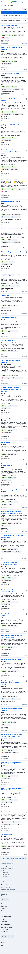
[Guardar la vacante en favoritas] (26, 25)
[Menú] (2, 2)
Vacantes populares (5, 887)
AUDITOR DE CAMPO (7, 834)
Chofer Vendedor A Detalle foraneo (11, 659)
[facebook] (2, 936)
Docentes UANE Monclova (9, 25)
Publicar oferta (4, 921)
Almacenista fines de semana (10, 812)
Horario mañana (4, 872)
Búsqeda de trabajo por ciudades (8, 889)
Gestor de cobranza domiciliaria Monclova (10, 361)
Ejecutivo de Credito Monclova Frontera (10, 99)
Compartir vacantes (5, 919)
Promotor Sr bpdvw (7, 418)
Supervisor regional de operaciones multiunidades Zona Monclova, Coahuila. (11, 682)
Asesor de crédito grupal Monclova (11, 490)
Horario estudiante (5, 880)
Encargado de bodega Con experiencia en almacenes (9, 563)
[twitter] (9, 936)
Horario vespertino (5, 874)
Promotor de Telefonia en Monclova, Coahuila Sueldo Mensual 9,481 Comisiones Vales (12, 736)
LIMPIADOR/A (5, 295)
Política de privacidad (6, 946)
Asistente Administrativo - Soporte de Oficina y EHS (11, 275)
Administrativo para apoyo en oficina (12, 252)
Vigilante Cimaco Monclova (9, 340)
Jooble (9, 951)
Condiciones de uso (5, 943)
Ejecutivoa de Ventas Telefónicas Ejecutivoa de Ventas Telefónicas (11, 763)
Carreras (3, 908)
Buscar (14, 12)
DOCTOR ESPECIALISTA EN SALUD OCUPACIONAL (11, 789)
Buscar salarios (4, 929)
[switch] (26, 20)
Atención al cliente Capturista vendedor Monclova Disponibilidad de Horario (11, 389)
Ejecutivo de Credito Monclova (10, 73)
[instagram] (5, 936)
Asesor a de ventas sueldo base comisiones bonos (10, 464)
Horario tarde (4, 876)
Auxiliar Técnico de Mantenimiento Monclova (11, 48)
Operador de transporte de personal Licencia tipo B (12, 536)
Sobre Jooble (4, 906)
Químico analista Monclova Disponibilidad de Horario (9, 590)
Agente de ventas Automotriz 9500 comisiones (11, 709)
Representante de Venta (8, 317)
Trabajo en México (5, 913)
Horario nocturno (4, 878)
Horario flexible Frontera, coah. (7, 868)
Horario (2, 870)
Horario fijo (3, 881)
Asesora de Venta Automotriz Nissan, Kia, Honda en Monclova (12, 636)
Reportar (25, 43)
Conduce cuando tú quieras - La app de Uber (12, 229)
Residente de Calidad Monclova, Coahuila (10, 125)
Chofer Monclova (6, 442)
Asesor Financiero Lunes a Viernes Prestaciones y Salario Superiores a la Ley (11, 151)
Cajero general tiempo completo (11, 201)
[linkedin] (12, 936)
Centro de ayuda (5, 911)
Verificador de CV (5, 931)
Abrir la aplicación (22, 2)
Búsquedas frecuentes (6, 863)
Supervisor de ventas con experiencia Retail (12, 614)
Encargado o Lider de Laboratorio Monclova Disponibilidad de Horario (11, 512)
